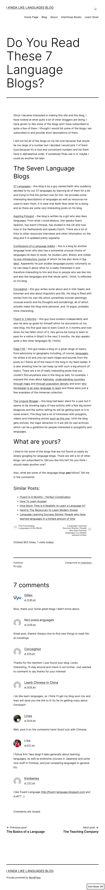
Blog (44, 17)
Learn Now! (92, 17)
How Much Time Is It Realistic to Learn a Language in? (52, 505)
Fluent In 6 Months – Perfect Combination (45, 497)
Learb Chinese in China (41, 682)
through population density (52, 383)
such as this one (60, 418)
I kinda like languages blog (30, 7)
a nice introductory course (30, 259)
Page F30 (19, 349)
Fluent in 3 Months (24, 319)
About (54, 17)
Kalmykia (48, 379)
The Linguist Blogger (26, 401)
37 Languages (21, 186)
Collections (86, 562)
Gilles (28, 595)
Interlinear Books (71, 17)
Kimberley (31, 778)
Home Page (31, 17)
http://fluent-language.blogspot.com (63, 792)
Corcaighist (20, 289)
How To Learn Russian (33, 501)
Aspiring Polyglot (23, 216)
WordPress (34, 877)
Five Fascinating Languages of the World (30, 527)
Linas (19, 566)
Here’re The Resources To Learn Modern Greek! (49, 510)
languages (82, 353)
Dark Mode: (93, 886)
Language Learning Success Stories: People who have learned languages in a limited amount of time (74, 530)
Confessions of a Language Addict (34, 246)
